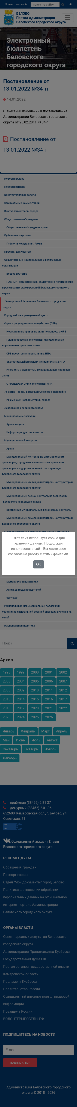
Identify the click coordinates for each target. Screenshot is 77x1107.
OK (38, 564)
